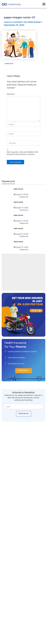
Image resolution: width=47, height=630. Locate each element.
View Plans (23, 371)
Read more (24, 197)
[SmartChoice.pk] (11, 4)
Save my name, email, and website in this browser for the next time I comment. (22, 153)
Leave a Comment (13, 22)
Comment (11, 94)
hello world (18, 189)
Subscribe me (24, 413)
